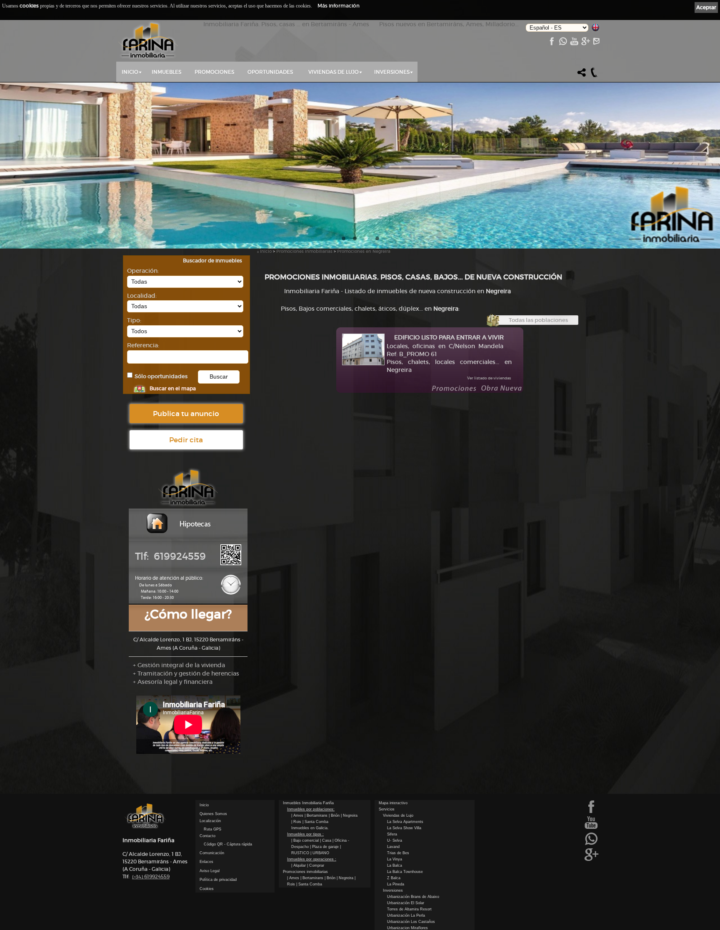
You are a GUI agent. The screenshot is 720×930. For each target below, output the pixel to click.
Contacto (207, 836)
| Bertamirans (317, 815)
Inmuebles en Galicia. (310, 828)
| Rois (296, 822)
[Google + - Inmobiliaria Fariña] (591, 860)
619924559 (151, 876)
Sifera (392, 834)
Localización (210, 821)
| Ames (298, 815)
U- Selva (394, 840)
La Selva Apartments (405, 822)
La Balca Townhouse (405, 872)
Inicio (130, 72)
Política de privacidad (218, 880)
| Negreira (349, 815)
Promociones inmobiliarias (304, 251)
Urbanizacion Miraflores (407, 928)
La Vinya (394, 859)
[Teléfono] (594, 76)
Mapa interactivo (393, 803)
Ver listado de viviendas (489, 378)
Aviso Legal (210, 871)
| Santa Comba (315, 822)
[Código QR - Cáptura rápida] (230, 563)
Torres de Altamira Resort (409, 909)
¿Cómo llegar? (188, 614)
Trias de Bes (398, 853)
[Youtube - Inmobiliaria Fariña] (574, 43)
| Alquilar (299, 865)
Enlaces (206, 862)
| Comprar (315, 865)
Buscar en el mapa (173, 388)
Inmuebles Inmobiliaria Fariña (308, 803)
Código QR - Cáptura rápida (228, 844)
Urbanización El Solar (405, 903)
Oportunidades (270, 72)
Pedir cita (186, 439)
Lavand (393, 847)
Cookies (207, 889)
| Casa (326, 840)
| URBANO (319, 853)
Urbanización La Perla (406, 915)
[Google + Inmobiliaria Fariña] (585, 43)
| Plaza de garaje (325, 847)
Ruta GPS (212, 829)
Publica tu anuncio (186, 413)
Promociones (214, 72)
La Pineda (395, 884)
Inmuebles (166, 72)
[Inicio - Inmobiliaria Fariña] (148, 41)
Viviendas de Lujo (333, 72)
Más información (339, 5)
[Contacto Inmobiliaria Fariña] (596, 43)
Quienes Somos (213, 814)
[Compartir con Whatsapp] (563, 43)
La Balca (394, 865)
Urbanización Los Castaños (411, 922)
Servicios (387, 809)
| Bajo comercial (305, 840)
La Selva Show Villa (404, 828)
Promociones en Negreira (363, 251)
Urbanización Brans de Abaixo (413, 897)
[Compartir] (581, 76)
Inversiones (392, 72)
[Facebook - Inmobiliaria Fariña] (551, 43)
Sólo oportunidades (161, 376)
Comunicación (212, 853)
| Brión (335, 815)
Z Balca (393, 878)
